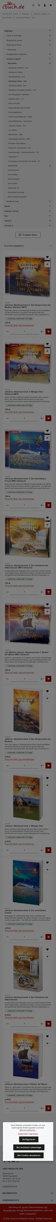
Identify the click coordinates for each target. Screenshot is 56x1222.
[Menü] (33, 5)
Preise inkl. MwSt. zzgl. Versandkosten (19, 325)
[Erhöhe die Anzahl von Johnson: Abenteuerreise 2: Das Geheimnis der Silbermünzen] (41, 1024)
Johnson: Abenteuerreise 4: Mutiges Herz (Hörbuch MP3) (24, 393)
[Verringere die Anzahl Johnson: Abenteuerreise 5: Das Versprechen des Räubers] (7, 765)
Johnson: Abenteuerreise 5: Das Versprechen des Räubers (28, 740)
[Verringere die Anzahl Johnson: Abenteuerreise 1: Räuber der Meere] (7, 1108)
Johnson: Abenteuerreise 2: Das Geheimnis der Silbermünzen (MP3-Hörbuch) (26, 566)
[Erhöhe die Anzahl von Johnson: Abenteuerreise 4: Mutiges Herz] (41, 850)
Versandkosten (9, 1210)
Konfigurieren (28, 1139)
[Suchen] (39, 5)
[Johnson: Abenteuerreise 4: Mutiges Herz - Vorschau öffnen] (47, 785)
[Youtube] (13, 1162)
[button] (50, 31)
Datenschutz (23, 1134)
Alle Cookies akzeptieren (28, 1155)
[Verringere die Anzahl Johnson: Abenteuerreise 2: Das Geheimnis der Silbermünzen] (7, 1024)
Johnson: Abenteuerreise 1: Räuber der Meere (26, 1084)
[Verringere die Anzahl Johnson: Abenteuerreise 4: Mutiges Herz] (7, 850)
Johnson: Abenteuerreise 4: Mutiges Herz (24, 826)
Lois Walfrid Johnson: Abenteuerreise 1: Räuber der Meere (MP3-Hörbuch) (27, 653)
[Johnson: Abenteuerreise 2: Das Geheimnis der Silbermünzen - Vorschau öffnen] (47, 956)
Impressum (33, 1134)
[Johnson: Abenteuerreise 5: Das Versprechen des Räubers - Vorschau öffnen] (47, 698)
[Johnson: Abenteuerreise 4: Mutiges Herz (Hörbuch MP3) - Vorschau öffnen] (47, 351)
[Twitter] (9, 1162)
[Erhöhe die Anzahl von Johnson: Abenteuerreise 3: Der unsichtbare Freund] (41, 937)
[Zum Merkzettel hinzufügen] (47, 257)
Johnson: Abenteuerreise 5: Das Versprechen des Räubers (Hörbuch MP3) (28, 306)
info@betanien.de (10, 1186)
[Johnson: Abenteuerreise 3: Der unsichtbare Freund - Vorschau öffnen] (47, 870)
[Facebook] (5, 1162)
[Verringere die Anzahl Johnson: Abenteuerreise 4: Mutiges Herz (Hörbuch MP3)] (7, 418)
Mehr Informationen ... (28, 1130)
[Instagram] (17, 1162)
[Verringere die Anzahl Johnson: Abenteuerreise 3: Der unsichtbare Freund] (7, 937)
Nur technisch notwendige (29, 1147)
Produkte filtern (29, 235)
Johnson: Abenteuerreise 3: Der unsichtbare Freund (25, 911)
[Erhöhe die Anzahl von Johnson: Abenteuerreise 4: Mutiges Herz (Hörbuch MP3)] (41, 418)
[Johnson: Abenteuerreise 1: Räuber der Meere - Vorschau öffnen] (47, 1043)
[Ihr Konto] (44, 5)
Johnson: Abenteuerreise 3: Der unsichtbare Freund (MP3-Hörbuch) (25, 479)
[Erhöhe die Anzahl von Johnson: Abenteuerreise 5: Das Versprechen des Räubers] (41, 765)
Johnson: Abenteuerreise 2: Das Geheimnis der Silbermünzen (26, 998)
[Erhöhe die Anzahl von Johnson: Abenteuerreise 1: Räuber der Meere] (41, 1108)
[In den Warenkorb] (48, 331)
